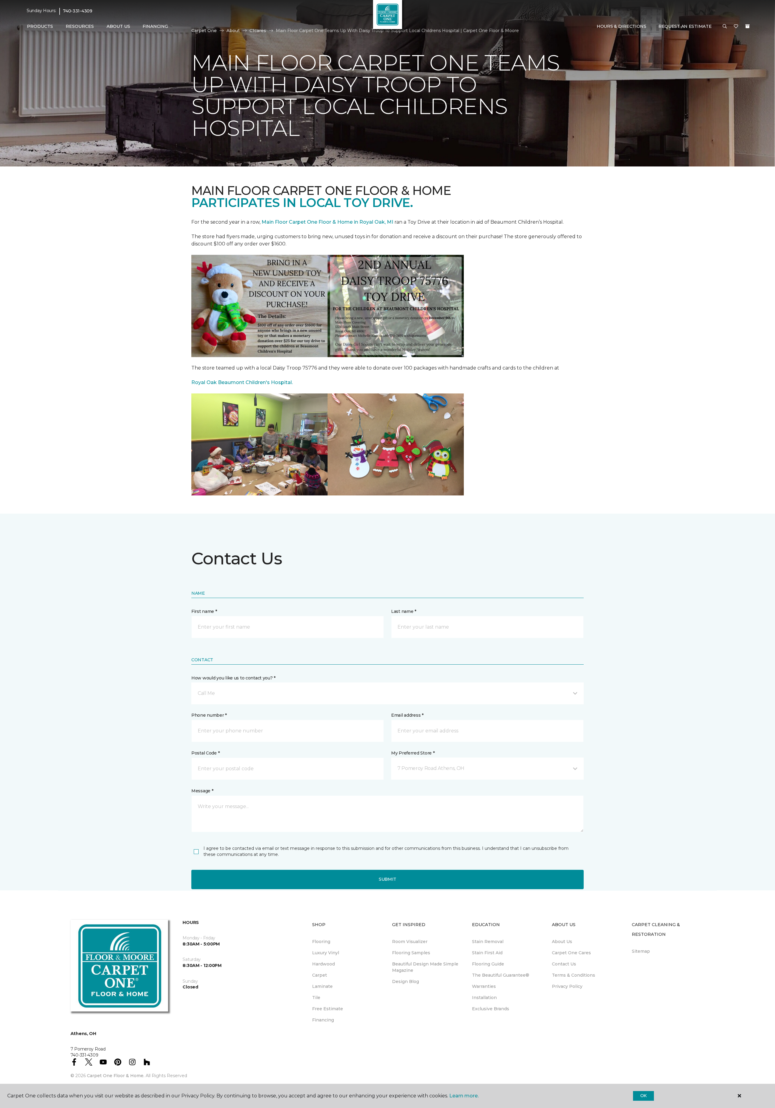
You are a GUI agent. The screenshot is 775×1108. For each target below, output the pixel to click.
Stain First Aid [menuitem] (487, 952)
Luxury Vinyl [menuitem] (325, 952)
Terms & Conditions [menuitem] (573, 975)
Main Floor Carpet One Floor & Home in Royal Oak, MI (328, 222)
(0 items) (747, 26)
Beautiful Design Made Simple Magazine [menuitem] (425, 967)
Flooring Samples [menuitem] (411, 952)
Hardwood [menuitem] (323, 964)
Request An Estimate (685, 26)
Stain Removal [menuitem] (487, 941)
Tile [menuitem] (316, 997)
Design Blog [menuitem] (405, 981)
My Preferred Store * (412, 753)
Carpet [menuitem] (319, 975)
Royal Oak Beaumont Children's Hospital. (242, 382)
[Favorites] (736, 26)
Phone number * (209, 715)
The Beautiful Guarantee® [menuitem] (500, 975)
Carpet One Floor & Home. (115, 1075)
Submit (387, 879)
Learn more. (464, 1096)
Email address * (407, 715)
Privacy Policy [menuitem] (567, 986)
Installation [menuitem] (484, 997)
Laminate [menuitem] (322, 986)
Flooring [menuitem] (321, 941)
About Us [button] (118, 26)
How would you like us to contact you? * (233, 678)
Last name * (403, 611)
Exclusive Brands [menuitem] (490, 1008)
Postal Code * (205, 753)
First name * (204, 611)
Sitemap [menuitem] (641, 951)
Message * (202, 791)
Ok (643, 1095)
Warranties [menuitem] (484, 986)
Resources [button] (80, 26)
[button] (724, 26)
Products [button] (40, 26)
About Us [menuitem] (562, 941)
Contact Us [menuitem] (564, 964)
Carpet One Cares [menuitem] (571, 952)
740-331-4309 (77, 11)
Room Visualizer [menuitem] (409, 941)
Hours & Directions (621, 26)
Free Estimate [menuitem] (327, 1008)
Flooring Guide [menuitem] (488, 964)
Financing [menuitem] (155, 26)
